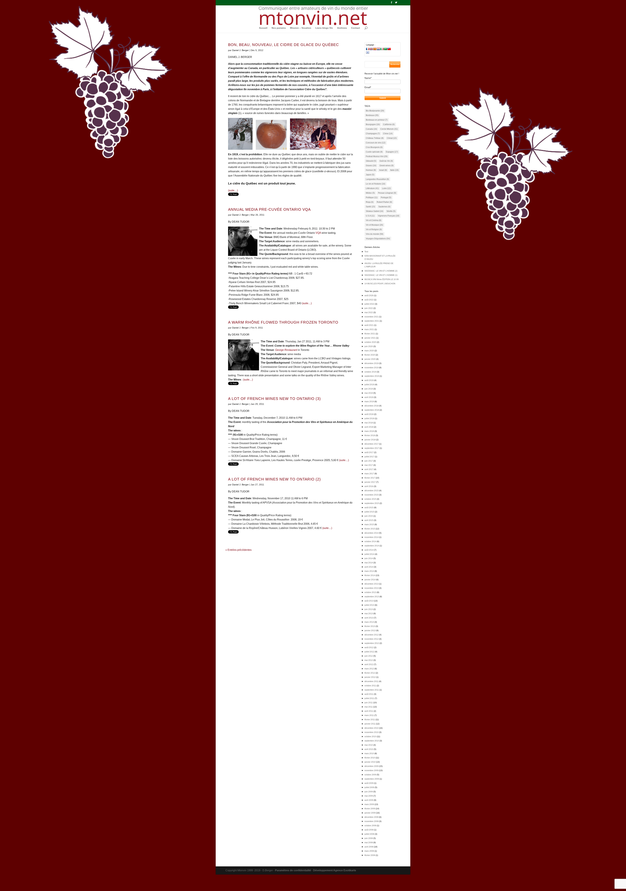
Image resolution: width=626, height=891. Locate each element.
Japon (370, 175)
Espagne (392, 152)
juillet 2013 (369, 605)
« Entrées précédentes (238, 549)
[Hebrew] (367, 52)
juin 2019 (369, 389)
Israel (383, 170)
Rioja (369, 202)
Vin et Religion (374, 229)
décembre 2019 (372, 363)
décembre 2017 (372, 444)
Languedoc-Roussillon (377, 179)
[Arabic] (385, 49)
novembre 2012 (372, 639)
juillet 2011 (369, 698)
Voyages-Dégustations (378, 238)
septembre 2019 (372, 376)
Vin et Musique (374, 225)
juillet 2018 (369, 418)
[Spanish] (374, 49)
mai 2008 (369, 842)
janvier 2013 (370, 630)
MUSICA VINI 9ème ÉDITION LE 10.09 (382, 279)
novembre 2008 (372, 821)
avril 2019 (369, 397)
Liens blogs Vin (324, 28)
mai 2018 (369, 423)
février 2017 (370, 478)
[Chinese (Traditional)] (389, 49)
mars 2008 (369, 851)
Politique (372, 197)
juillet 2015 (369, 512)
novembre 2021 (372, 317)
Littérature (372, 188)
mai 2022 (369, 312)
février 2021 (370, 334)
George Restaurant (286, 350)
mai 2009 (369, 796)
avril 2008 (369, 847)
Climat (392, 138)
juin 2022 (369, 308)
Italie (394, 170)
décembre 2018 (372, 406)
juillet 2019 (369, 384)
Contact (355, 28)
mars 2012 (369, 669)
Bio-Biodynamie (375, 111)
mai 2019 (369, 393)
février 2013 (370, 626)
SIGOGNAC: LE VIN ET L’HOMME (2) (381, 271)
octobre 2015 (370, 499)
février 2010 (370, 758)
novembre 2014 (372, 537)
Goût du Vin (386, 161)
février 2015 (370, 529)
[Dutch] (378, 49)
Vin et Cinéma (373, 220)
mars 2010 (369, 753)
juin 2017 (369, 461)
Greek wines (387, 165)
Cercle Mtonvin (389, 129)
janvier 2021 (370, 338)
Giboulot (371, 161)
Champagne (373, 133)
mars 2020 (369, 351)
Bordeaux (372, 115)
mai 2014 (369, 563)
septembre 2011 (372, 690)
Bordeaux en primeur (377, 120)
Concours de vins (375, 143)
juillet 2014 (369, 554)
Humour (371, 170)
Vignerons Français (388, 216)
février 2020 (370, 355)
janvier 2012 (370, 677)
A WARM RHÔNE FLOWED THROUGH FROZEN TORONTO (283, 322)
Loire (386, 188)
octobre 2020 (370, 342)
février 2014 (370, 575)
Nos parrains (279, 28)
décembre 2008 (372, 817)
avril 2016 (369, 486)
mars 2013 (369, 622)
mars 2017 (369, 473)
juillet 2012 (369, 652)
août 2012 (369, 647)
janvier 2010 (370, 762)
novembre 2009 (372, 770)
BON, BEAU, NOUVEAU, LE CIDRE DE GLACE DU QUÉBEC (283, 45)
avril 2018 (369, 427)
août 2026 (369, 295)
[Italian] (382, 49)
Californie (389, 124)
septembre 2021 (372, 321)
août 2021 (369, 325)
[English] (371, 49)
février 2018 (370, 435)
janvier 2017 (370, 482)
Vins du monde (374, 234)
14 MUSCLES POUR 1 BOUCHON (380, 283)
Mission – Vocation (300, 28)
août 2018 (369, 414)
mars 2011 (369, 715)
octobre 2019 (370, 372)
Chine (388, 133)
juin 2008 (369, 838)
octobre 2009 (370, 775)
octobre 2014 (370, 541)
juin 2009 (369, 792)
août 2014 (369, 550)
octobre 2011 (370, 686)
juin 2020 (369, 346)
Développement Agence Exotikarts (334, 870)
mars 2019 (369, 401)
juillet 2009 (369, 787)
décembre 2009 (372, 766)
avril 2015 (369, 520)
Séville (391, 211)
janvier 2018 (370, 440)
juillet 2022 (369, 304)
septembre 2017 (372, 448)
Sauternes (384, 207)
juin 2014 (369, 558)
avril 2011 (369, 711)
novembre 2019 (372, 367)
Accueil (263, 28)
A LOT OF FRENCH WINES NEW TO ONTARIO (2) (274, 479)
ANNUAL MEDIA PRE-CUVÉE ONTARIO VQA (269, 209)
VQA (318, 232)
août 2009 (369, 783)
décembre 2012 (372, 635)
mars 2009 (369, 804)
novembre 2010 (372, 732)
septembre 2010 (372, 741)
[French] (367, 49)
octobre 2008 (370, 825)
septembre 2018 (372, 410)
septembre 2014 (372, 546)
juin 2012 (369, 656)
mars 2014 (369, 571)
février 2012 (370, 673)
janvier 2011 (370, 724)
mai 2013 (369, 613)
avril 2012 (369, 664)
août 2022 (369, 300)
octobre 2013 (370, 592)
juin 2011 (369, 702)
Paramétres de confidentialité (293, 870)
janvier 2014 (370, 580)
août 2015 (369, 507)
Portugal (386, 197)
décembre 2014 (372, 533)
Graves (371, 165)
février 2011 (370, 719)
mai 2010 (369, 745)
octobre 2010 (370, 736)
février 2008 (370, 855)
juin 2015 (369, 516)
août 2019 (369, 380)
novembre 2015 (372, 495)
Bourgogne (373, 124)
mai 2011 (369, 707)
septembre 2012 (372, 643)
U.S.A (370, 216)
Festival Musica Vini (377, 156)
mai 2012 (369, 660)
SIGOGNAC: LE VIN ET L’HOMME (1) (381, 275)
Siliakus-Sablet (374, 211)
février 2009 (370, 808)
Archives (342, 28)
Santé (370, 207)
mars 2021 (369, 329)
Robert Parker (384, 202)
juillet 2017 (369, 457)
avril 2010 (369, 749)
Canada (371, 129)
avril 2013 (369, 618)
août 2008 (369, 830)
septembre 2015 (372, 503)
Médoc (370, 193)
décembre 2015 (372, 490)
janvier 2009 (370, 813)
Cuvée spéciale (374, 152)
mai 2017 (369, 465)
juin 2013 (369, 609)
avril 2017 (369, 469)
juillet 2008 (369, 834)
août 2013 (369, 601)
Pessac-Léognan (387, 193)
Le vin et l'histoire (375, 184)
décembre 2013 (372, 584)
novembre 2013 (372, 588)
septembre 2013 (372, 596)
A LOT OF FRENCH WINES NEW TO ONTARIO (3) (274, 399)
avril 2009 (369, 800)
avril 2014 (369, 567)
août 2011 (369, 694)
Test (366, 252)
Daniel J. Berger (240, 50)
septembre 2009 (372, 779)
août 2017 (369, 452)
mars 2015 (369, 524)
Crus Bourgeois (374, 147)
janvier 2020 (370, 359)
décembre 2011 (371, 681)
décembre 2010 (372, 728)
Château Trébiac (375, 138)
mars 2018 (369, 431)
